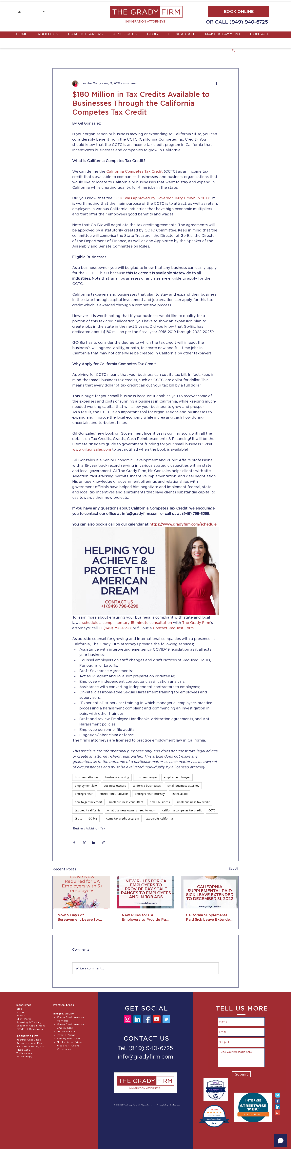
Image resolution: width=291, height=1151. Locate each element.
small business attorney (183, 785)
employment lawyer (177, 777)
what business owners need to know (131, 810)
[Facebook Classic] (277, 1101)
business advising (117, 777)
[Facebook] (147, 1019)
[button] (233, 50)
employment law (86, 785)
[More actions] (216, 83)
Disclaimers (175, 1105)
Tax (102, 828)
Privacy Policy (162, 1105)
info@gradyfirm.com (145, 1057)
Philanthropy (24, 1056)
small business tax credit (193, 802)
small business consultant (126, 802)
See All (234, 868)
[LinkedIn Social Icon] (277, 1106)
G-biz (78, 818)
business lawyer (146, 777)
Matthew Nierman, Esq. (30, 1046)
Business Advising (85, 828)
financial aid (179, 794)
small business (160, 802)
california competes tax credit (182, 810)
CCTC (211, 810)
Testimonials (24, 1053)
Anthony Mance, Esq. (29, 1043)
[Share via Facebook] (74, 842)
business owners (115, 785)
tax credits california (159, 818)
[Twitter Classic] (277, 1095)
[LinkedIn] (137, 1019)
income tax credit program (121, 818)
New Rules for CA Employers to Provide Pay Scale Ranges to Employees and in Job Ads (145, 918)
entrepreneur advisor (114, 794)
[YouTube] (157, 1019)
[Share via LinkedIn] (93, 842)
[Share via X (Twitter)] (84, 842)
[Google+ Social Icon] (277, 1112)
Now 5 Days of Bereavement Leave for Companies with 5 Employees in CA (78, 918)
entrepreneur (84, 794)
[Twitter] (166, 1019)
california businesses (147, 785)
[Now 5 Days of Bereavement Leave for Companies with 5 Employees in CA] (81, 892)
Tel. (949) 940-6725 (145, 1048)
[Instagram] (127, 1019)
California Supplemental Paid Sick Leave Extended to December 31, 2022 (209, 918)
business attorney (87, 777)
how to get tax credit (88, 802)
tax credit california (88, 810)
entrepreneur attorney (150, 794)
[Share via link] (103, 842)
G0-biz (92, 818)
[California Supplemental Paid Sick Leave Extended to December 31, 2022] (209, 892)
